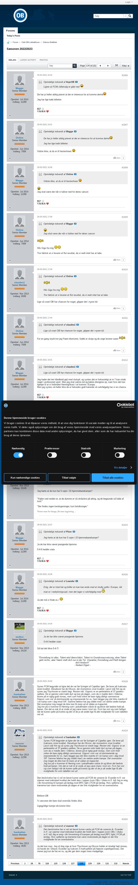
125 (55, 863)
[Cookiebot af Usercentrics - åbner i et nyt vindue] (119, 405)
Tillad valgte (69, 477)
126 (64, 863)
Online (19, 137)
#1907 (125, 125)
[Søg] (130, 16)
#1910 (125, 269)
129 (90, 863)
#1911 (125, 318)
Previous (15, 863)
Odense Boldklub (50, 42)
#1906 (125, 75)
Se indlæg (76, 82)
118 (47, 863)
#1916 (125, 574)
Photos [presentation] (44, 60)
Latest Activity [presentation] (28, 60)
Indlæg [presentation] (12, 60)
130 (98, 863)
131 (107, 863)
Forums (10, 30)
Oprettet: (15, 99)
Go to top (126, 875)
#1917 (125, 624)
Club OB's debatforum (31, 42)
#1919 (125, 730)
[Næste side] (108, 66)
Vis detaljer (120, 467)
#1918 (125, 681)
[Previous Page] (100, 66)
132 (115, 863)
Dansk (12, 875)
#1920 (125, 819)
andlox (20, 636)
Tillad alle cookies (112, 477)
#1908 (125, 167)
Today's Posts (13, 36)
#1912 (125, 360)
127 (73, 863)
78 (39, 863)
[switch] (52, 455)
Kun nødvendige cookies (25, 477)
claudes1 (19, 282)
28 (32, 863)
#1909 (125, 217)
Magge (19, 88)
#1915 (125, 525)
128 (81, 863)
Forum (15, 42)
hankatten (19, 694)
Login (127, 2)
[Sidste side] (116, 66)
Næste (126, 863)
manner (19, 743)
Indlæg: (16, 102)
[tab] (12, 60)
